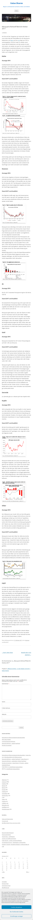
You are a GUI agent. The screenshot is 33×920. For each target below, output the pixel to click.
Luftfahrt (4, 803)
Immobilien (4, 793)
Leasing (4, 801)
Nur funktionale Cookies (16, 911)
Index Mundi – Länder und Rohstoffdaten (12, 840)
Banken (4, 785)
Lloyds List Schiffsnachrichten (9, 838)
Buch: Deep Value (7, 652)
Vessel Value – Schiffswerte (8, 836)
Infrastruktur (5, 795)
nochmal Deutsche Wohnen (8, 741)
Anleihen (4, 783)
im (19, 40)
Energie (3, 789)
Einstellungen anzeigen (16, 916)
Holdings (4, 791)
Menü (16, 10)
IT (2, 797)
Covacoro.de (5, 821)
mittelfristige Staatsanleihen (16, 767)
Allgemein (4, 780)
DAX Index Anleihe (6, 739)
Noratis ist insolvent (6, 745)
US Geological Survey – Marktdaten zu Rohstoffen (14, 842)
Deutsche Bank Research (8, 832)
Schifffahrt (4, 807)
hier (12, 40)
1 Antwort (4, 32)
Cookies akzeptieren (16, 907)
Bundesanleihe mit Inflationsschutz (13, 757)
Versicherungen (5, 809)
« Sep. (3, 872)
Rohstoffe (4, 805)
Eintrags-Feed (5, 883)
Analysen (27, 640)
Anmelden (4, 881)
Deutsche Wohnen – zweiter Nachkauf (11, 743)
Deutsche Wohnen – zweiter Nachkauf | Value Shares (14, 759)
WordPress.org (5, 887)
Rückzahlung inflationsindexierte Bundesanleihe (13, 737)
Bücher (3, 787)
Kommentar (5, 683)
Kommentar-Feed (6, 885)
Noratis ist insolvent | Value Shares (10, 763)
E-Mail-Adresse (6, 708)
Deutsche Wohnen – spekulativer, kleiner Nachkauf (14, 761)
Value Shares (16, 3)
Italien (3, 799)
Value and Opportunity (7, 819)
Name (3, 701)
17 (6, 866)
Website (4, 714)
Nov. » (27, 872)
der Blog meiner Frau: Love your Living (11, 823)
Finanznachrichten (6, 834)
